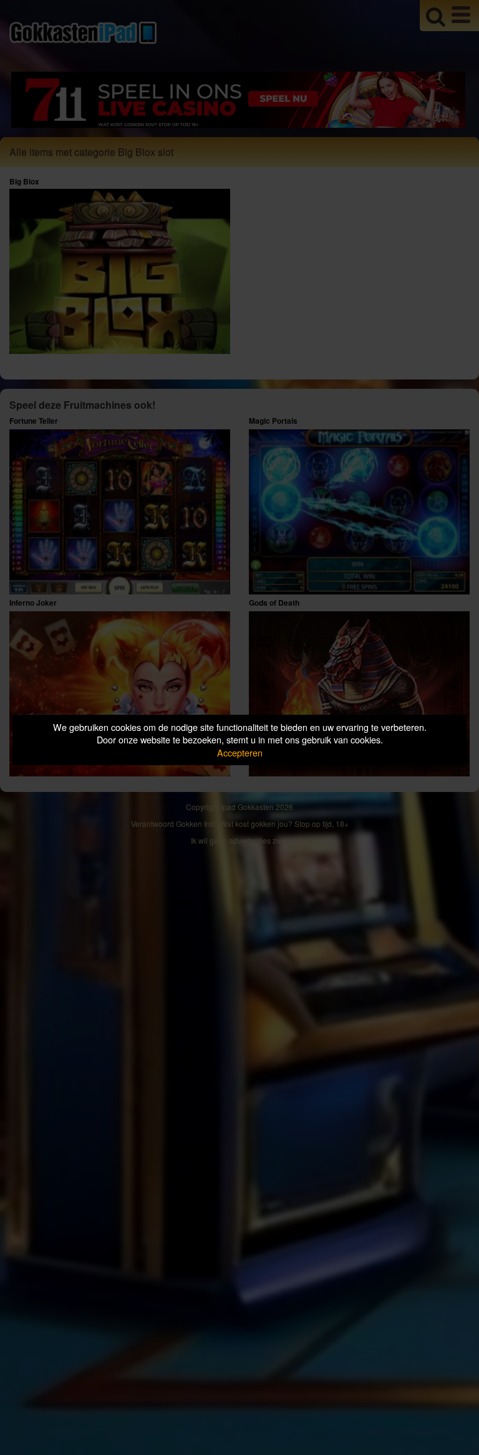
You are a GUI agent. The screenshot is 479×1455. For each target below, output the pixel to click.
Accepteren (240, 752)
